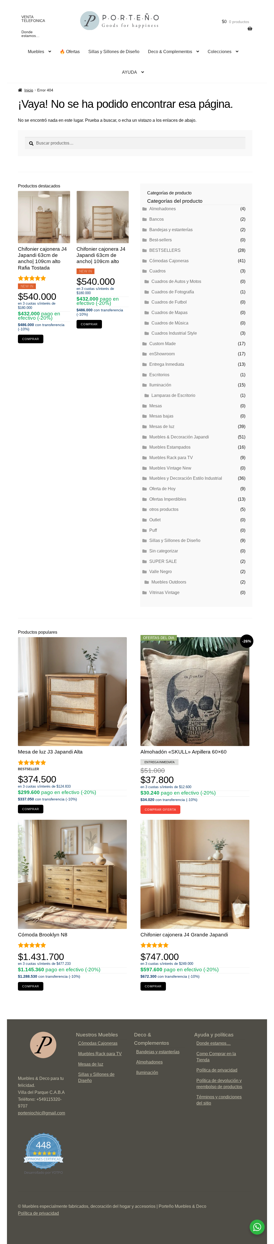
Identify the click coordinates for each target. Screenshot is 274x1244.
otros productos (163, 509)
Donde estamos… (30, 34)
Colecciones (219, 51)
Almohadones (162, 208)
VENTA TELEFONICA (33, 19)
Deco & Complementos (170, 51)
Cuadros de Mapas (169, 312)
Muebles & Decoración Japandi (179, 437)
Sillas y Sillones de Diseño (113, 51)
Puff (153, 530)
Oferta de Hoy (162, 488)
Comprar (30, 339)
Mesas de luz (161, 426)
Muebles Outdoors (168, 582)
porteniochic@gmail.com (41, 1113)
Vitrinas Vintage (164, 592)
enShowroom (162, 354)
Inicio (28, 90)
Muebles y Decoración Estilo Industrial (185, 478)
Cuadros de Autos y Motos (176, 281)
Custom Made (162, 343)
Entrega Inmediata (166, 364)
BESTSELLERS (165, 250)
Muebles (36, 51)
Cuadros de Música (169, 323)
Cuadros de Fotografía (172, 292)
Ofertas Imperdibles (167, 499)
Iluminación (160, 385)
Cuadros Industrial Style (174, 333)
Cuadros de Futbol (169, 302)
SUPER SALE (163, 561)
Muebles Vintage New (170, 468)
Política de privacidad (216, 1070)
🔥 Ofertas (70, 51)
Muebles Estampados (170, 447)
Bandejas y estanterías (171, 229)
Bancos (156, 219)
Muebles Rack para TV (171, 457)
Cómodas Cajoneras (169, 261)
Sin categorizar (163, 551)
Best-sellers (160, 240)
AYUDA (129, 72)
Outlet (155, 520)
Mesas (155, 406)
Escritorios (159, 374)
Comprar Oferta (160, 809)
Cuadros (157, 271)
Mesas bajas (161, 416)
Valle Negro (160, 571)
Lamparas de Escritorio (173, 395)
